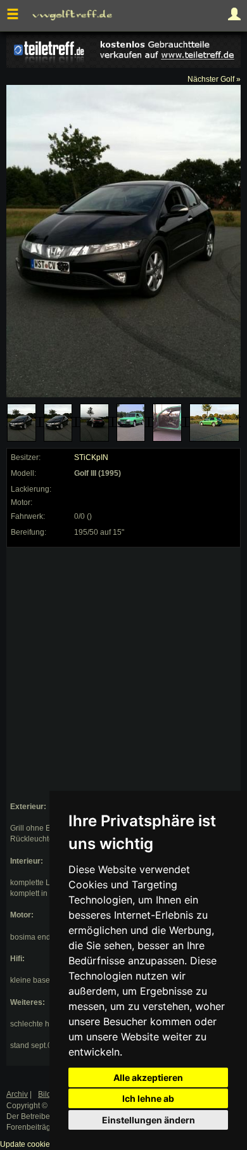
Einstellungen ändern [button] (148, 1120)
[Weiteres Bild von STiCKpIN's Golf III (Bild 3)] (94, 423)
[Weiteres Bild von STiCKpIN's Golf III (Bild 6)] (214, 423)
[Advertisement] (123, 674)
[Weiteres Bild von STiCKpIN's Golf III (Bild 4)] (131, 423)
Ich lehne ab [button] (148, 1098)
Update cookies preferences (48, 1144)
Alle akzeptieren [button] (148, 1077)
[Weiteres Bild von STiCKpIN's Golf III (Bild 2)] (58, 423)
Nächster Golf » (214, 79)
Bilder (48, 1094)
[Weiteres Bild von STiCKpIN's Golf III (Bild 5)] (167, 423)
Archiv (17, 1094)
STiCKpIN (91, 457)
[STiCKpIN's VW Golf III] (21, 423)
